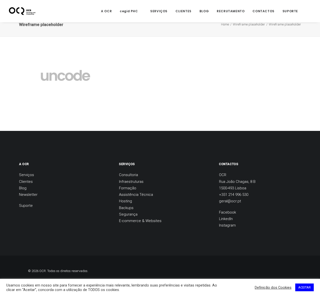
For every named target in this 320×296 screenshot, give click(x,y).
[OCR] (22, 11)
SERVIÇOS (159, 11)
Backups (126, 208)
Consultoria (128, 175)
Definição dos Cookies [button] (273, 287)
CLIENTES (184, 11)
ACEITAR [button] (304, 287)
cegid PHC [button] (129, 11)
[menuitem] (106, 11)
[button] (309, 11)
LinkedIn (226, 219)
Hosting (125, 201)
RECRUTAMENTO (230, 11)
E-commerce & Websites (140, 221)
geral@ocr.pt (230, 201)
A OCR (106, 11)
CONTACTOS (263, 11)
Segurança (128, 214)
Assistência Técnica (136, 194)
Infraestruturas (131, 181)
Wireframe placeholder (249, 24)
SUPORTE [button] (290, 11)
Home (225, 24)
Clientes (26, 181)
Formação (127, 188)
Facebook (227, 212)
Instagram (227, 225)
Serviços (26, 175)
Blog (22, 188)
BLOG (204, 11)
